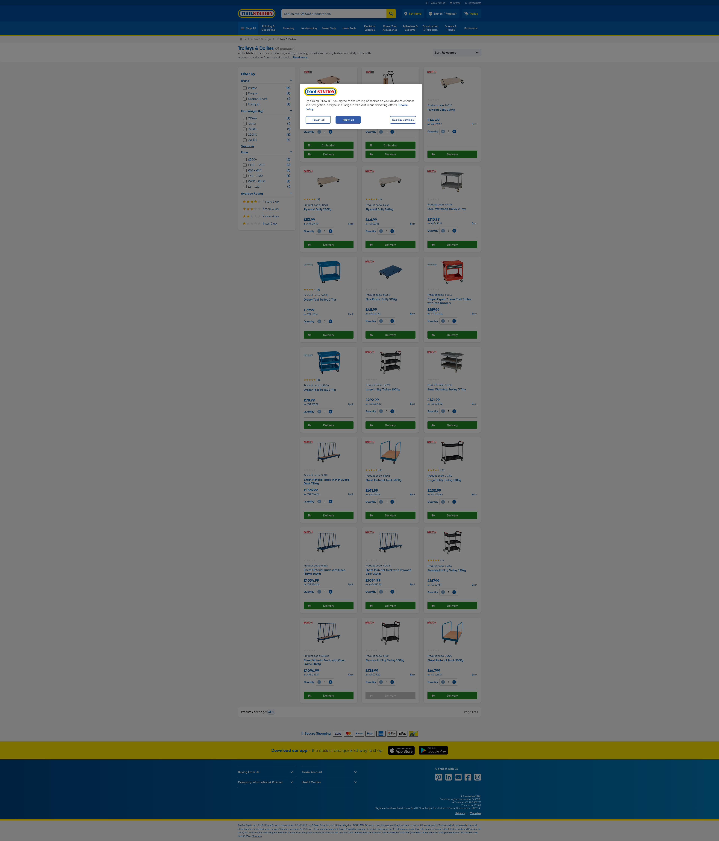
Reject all (318, 120)
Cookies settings (403, 120)
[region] (361, 106)
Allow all (348, 120)
